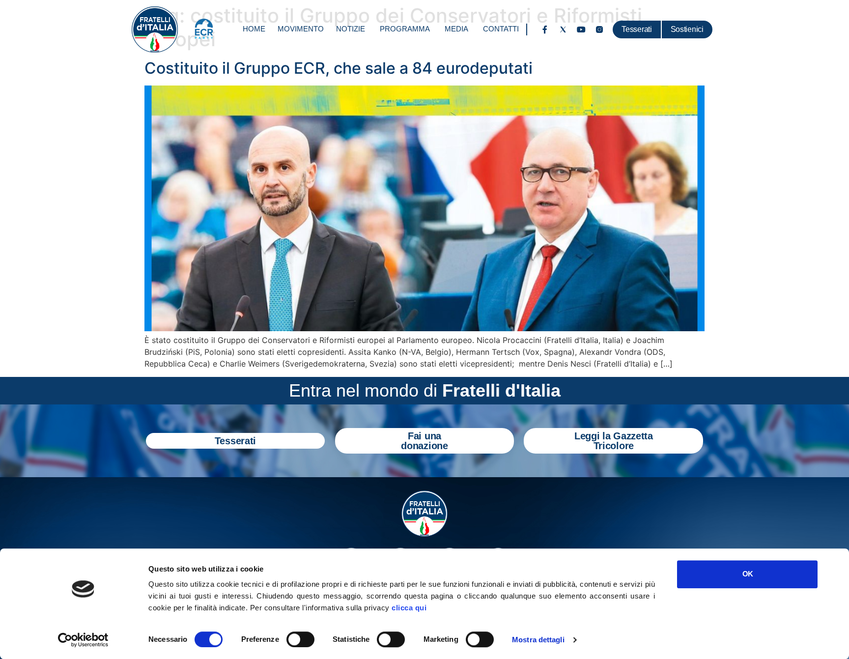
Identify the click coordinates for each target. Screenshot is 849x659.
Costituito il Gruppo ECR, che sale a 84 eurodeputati (338, 68)
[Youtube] (581, 29)
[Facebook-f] (545, 29)
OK (747, 574)
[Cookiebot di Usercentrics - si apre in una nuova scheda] (83, 639)
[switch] (300, 639)
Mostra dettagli (538, 639)
